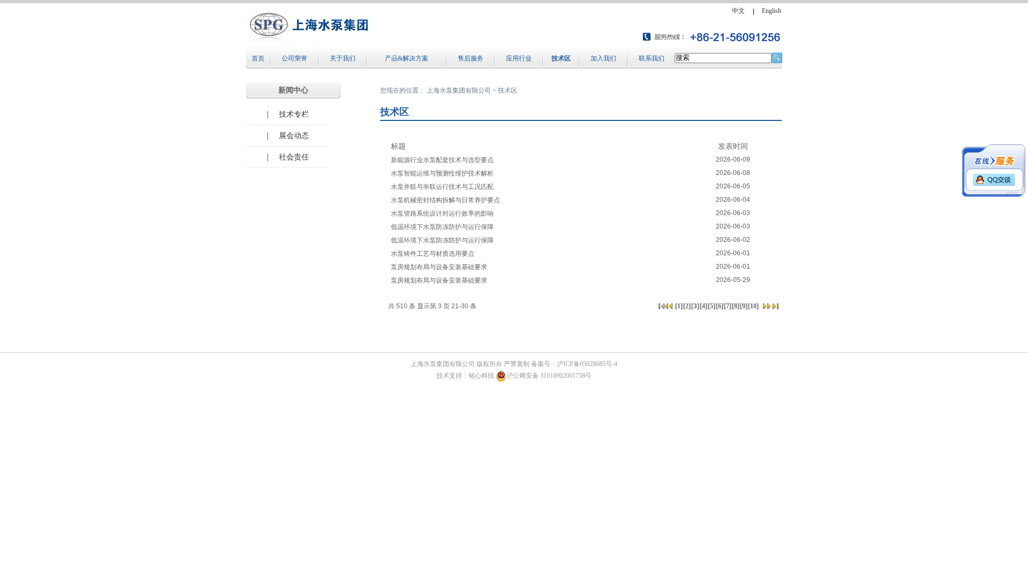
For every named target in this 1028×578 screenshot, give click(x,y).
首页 (258, 58)
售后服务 (470, 58)
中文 (738, 10)
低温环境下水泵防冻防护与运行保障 (442, 227)
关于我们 (343, 58)
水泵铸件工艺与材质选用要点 (432, 253)
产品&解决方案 (406, 58)
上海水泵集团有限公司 (459, 90)
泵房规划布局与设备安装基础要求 (439, 267)
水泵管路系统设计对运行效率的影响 (442, 213)
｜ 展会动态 (286, 136)
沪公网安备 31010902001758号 (549, 375)
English (771, 10)
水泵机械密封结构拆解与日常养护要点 (445, 200)
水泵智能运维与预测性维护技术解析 (442, 173)
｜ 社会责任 (286, 157)
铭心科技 (481, 375)
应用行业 (519, 58)
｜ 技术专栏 (286, 114)
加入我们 (603, 58)
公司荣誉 (294, 58)
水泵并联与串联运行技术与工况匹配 (442, 187)
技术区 (561, 58)
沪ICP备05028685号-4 (587, 364)
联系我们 (651, 58)
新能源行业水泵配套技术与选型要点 (442, 160)
